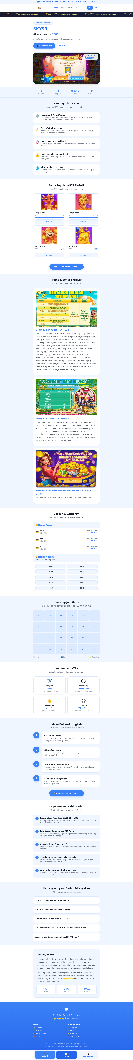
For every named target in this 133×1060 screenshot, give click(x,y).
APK (89, 8)
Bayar (70, 7)
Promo (63, 7)
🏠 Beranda (37, 1028)
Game (55, 7)
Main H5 (62, 46)
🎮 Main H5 (37, 1030)
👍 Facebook (72, 1033)
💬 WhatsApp (72, 1030)
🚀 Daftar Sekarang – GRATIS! (67, 793)
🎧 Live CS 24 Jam (74, 1036)
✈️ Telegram (72, 1028)
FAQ (76, 7)
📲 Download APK (44, 45)
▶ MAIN (49, 221)
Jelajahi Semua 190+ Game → (66, 266)
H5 (96, 8)
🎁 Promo (36, 1036)
